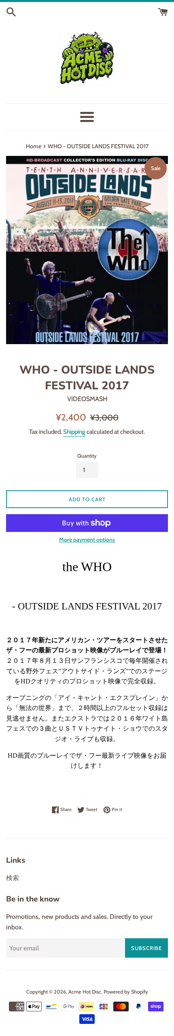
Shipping (74, 431)
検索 (12, 878)
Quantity (87, 456)
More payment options (87, 539)
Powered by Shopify (126, 992)
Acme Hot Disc (84, 992)
